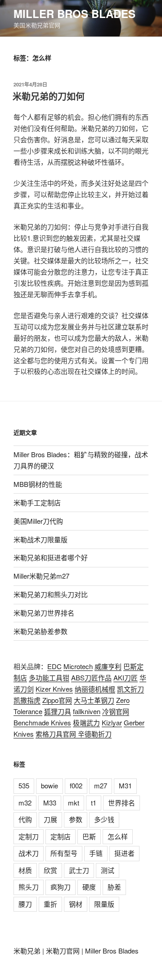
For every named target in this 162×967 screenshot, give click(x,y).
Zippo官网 (57, 700)
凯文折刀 (130, 688)
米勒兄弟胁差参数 (41, 631)
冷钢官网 (115, 711)
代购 (25, 819)
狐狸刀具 (57, 711)
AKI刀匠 (125, 677)
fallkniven (86, 711)
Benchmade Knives (42, 722)
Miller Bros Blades (74, 13)
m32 (25, 802)
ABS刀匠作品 (91, 677)
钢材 (75, 904)
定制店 (60, 836)
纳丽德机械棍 (95, 688)
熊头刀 (28, 886)
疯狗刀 (60, 886)
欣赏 (50, 870)
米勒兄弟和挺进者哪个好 (51, 557)
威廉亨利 (108, 666)
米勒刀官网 (63, 950)
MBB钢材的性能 (38, 484)
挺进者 (124, 853)
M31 (125, 785)
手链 (96, 853)
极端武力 (86, 722)
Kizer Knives (54, 688)
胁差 (114, 886)
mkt (73, 802)
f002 (76, 785)
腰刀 (25, 904)
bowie (49, 785)
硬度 (89, 886)
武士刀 (79, 870)
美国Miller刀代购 (38, 521)
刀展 (50, 819)
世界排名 (121, 802)
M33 (49, 802)
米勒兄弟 (27, 950)
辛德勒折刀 (95, 733)
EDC (54, 666)
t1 (93, 802)
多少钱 (104, 819)
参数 (75, 819)
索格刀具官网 (57, 733)
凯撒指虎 (27, 700)
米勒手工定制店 (37, 502)
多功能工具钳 (49, 677)
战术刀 (28, 853)
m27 (100, 785)
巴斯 (89, 836)
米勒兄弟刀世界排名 (44, 612)
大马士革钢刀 (94, 700)
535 (23, 785)
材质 (25, 870)
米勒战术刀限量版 (41, 539)
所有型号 (63, 853)
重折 (50, 904)
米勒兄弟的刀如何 (49, 96)
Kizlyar (112, 722)
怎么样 (118, 836)
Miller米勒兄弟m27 (41, 575)
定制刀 (28, 836)
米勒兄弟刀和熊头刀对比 (51, 594)
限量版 (104, 904)
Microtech (78, 666)
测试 (107, 870)
